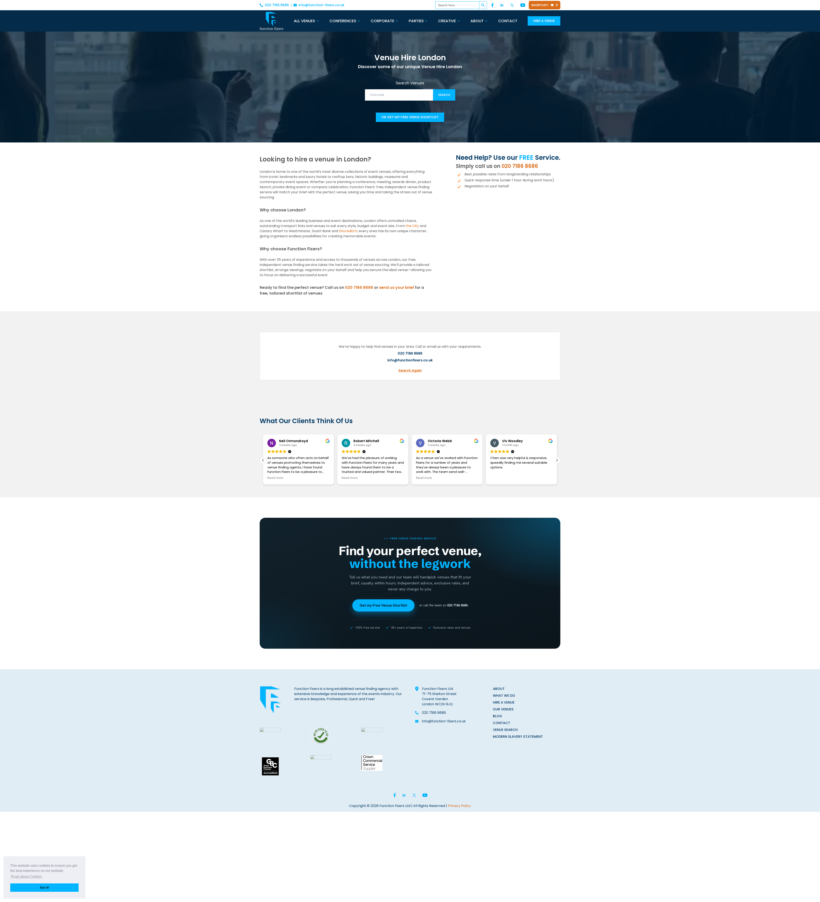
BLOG (497, 716)
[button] (557, 460)
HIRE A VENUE (503, 702)
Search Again (410, 370)
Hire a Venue (544, 20)
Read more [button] (275, 478)
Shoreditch (348, 231)
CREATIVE (447, 20)
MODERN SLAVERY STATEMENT (518, 736)
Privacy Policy (459, 805)
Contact (507, 20)
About (477, 20)
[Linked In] (502, 5)
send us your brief (396, 287)
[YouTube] (522, 5)
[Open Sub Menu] (317, 21)
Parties (416, 20)
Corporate (382, 20)
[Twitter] (512, 5)
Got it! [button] (44, 887)
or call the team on (443, 605)
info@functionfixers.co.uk (410, 360)
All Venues (304, 20)
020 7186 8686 (277, 5)
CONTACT (501, 722)
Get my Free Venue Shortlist (383, 605)
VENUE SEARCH (505, 729)
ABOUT (499, 688)
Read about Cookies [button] (26, 876)
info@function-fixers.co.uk (321, 5)
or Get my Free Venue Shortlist (410, 117)
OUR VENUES (503, 709)
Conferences (342, 20)
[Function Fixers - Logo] (271, 21)
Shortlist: (544, 5)
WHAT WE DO (504, 695)
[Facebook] (492, 5)
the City (412, 225)
